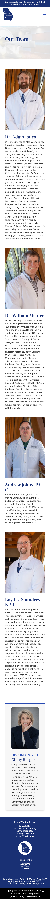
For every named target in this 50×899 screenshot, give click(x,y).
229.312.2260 (32, 4)
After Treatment (25, 836)
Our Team (25, 866)
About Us (25, 864)
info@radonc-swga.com (32, 883)
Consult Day (25, 826)
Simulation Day (25, 831)
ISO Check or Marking (25, 828)
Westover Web (32, 896)
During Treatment (25, 833)
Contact (25, 869)
